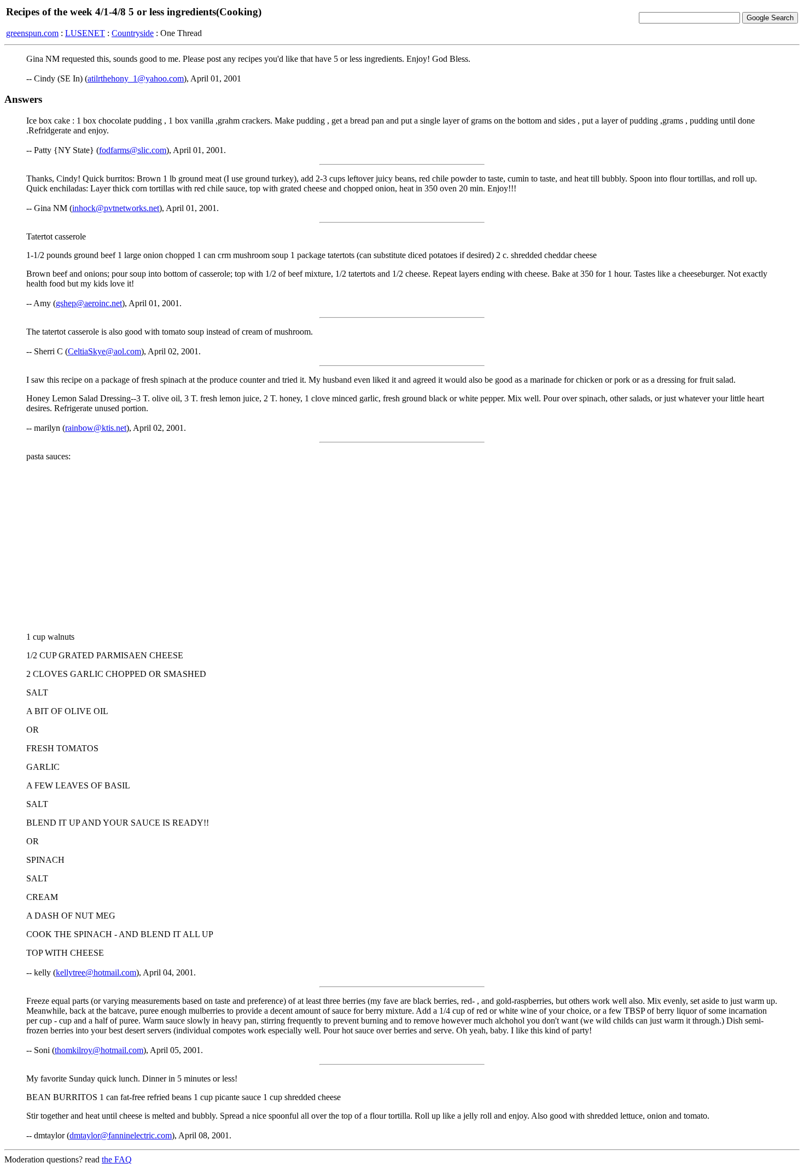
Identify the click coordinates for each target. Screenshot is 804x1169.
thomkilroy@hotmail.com (99, 1050)
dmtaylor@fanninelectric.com (120, 1135)
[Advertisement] (402, 546)
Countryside (133, 33)
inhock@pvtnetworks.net (115, 208)
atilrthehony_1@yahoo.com (136, 78)
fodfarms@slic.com (132, 150)
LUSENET (85, 33)
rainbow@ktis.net (95, 427)
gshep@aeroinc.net (89, 303)
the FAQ (117, 1159)
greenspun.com (32, 33)
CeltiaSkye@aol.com (104, 351)
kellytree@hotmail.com (96, 972)
